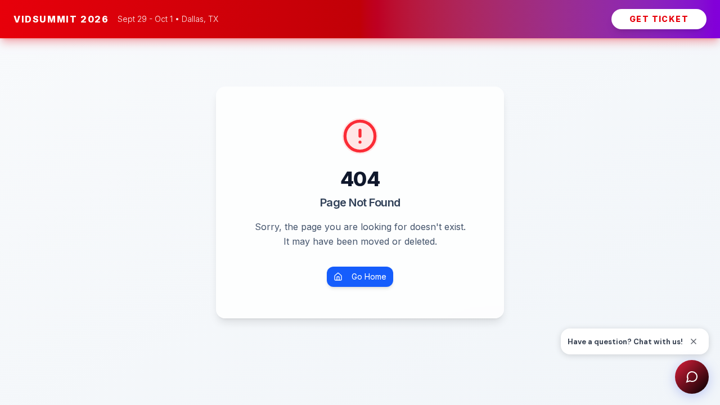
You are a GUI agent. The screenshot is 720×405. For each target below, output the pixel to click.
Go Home (369, 276)
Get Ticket (658, 19)
